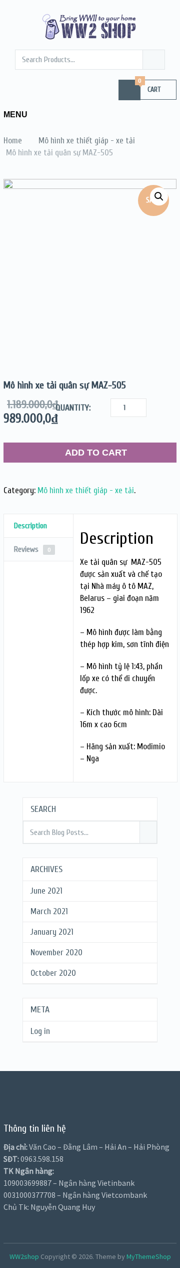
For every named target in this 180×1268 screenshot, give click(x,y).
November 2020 (56, 952)
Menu (16, 114)
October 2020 (53, 973)
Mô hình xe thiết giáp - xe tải (86, 490)
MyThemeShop (148, 1256)
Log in (40, 1031)
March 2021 (49, 911)
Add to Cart (96, 453)
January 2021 (52, 932)
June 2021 (46, 891)
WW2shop (24, 1256)
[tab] (38, 526)
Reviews (32, 549)
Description (30, 525)
